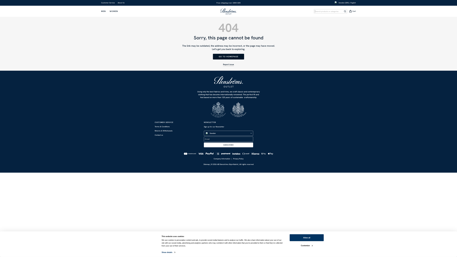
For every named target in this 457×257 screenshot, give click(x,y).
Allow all (306, 238)
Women (114, 11)
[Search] (345, 11)
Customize (305, 245)
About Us (121, 3)
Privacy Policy (238, 159)
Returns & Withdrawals (164, 131)
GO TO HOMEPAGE (228, 56)
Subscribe (228, 145)
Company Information (222, 159)
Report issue (228, 64)
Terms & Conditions (162, 127)
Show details (167, 252)
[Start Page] (228, 11)
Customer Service (108, 3)
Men (103, 11)
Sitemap (207, 164)
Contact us (159, 135)
